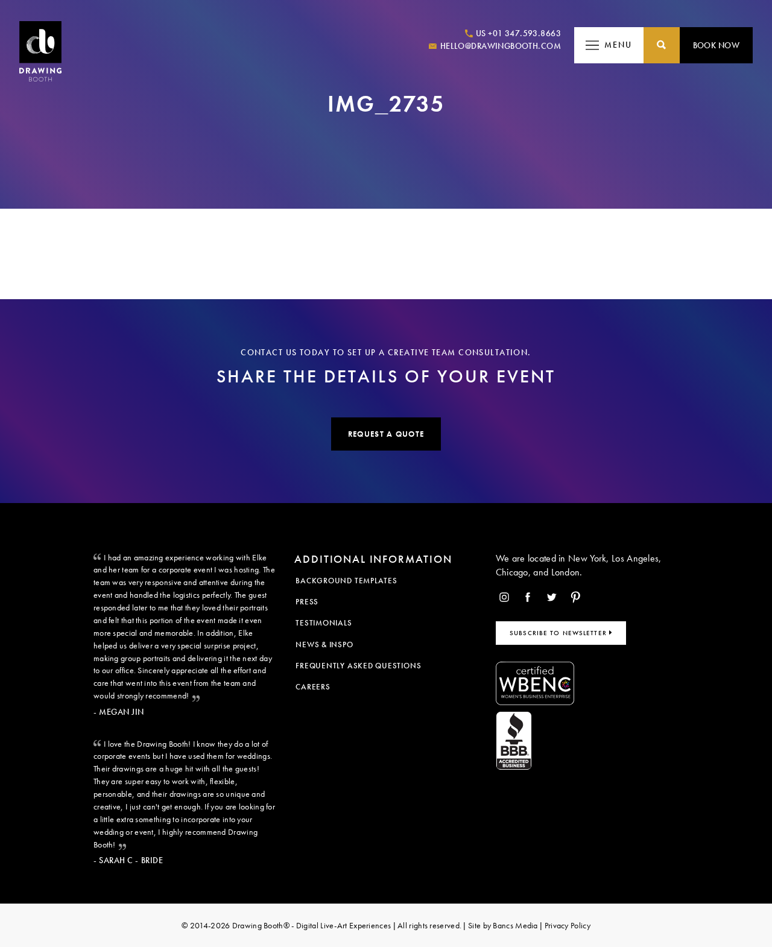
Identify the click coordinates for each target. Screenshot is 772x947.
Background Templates (346, 580)
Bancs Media (515, 925)
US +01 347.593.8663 (517, 33)
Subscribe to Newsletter (559, 633)
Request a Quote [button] (386, 434)
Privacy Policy (567, 925)
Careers (313, 687)
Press (307, 602)
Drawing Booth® (260, 925)
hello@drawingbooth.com (499, 45)
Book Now (716, 45)
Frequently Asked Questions (358, 665)
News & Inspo (324, 644)
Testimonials (324, 623)
